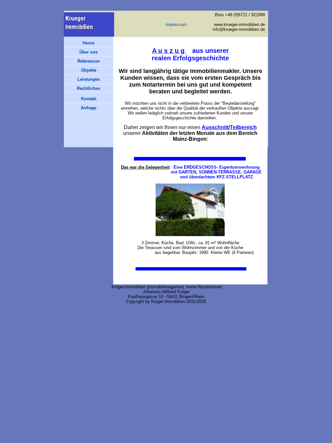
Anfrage (88, 107)
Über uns (88, 52)
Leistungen (88, 79)
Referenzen (88, 61)
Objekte (88, 70)
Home (88, 43)
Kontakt (88, 98)
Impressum (176, 24)
